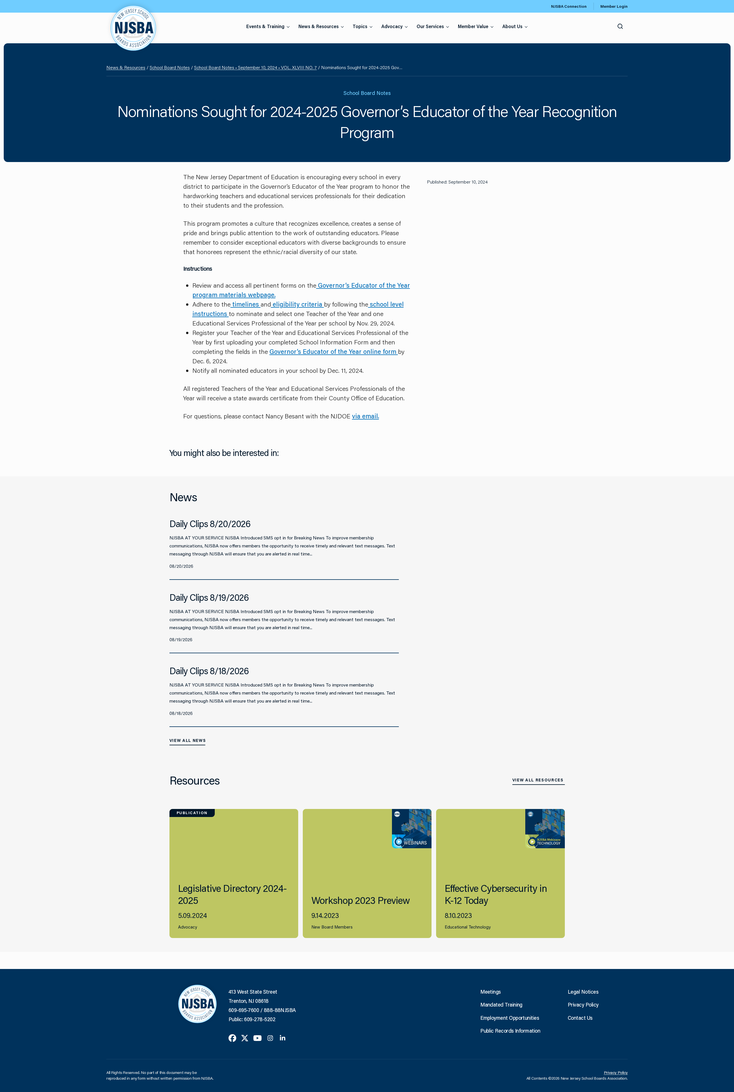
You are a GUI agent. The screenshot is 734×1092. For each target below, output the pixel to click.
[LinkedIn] (282, 1037)
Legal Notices (583, 991)
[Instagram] (270, 1037)
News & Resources (318, 26)
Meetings (490, 991)
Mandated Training (501, 1004)
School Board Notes (170, 67)
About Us (512, 26)
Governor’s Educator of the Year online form (334, 351)
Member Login (614, 6)
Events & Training (265, 26)
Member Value (473, 26)
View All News (187, 740)
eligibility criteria (297, 304)
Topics (360, 26)
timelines (246, 304)
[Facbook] (232, 1037)
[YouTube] (257, 1037)
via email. (365, 416)
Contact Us (580, 1017)
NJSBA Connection (569, 6)
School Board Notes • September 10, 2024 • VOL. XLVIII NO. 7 (255, 67)
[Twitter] (245, 1037)
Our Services (430, 26)
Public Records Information (510, 1030)
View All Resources (538, 780)
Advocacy (392, 26)
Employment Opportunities (509, 1017)
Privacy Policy (583, 1004)
